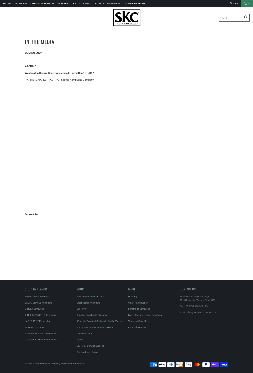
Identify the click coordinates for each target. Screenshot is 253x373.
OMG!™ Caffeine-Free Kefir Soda (41, 339)
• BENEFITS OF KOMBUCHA (42, 3)
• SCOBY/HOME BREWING (135, 3)
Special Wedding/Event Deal (90, 296)
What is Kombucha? (138, 302)
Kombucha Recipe (137, 327)
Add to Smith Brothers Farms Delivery (95, 327)
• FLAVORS (6, 3)
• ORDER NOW (21, 3)
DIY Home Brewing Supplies (90, 346)
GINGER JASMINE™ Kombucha (40, 315)
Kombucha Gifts (84, 333)
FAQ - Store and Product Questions (145, 315)
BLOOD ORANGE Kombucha (38, 302)
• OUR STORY (64, 3)
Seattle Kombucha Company (46, 363)
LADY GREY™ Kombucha (37, 321)
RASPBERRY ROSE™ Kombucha (40, 333)
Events (80, 339)
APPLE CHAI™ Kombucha (37, 296)
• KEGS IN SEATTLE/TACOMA (107, 3)
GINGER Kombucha (34, 309)
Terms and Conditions (138, 321)
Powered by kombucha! (72, 363)
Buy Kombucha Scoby (87, 352)
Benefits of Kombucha (139, 309)
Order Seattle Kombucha (88, 302)
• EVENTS (87, 3)
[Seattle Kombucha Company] (126, 18)
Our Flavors (82, 309)
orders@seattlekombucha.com (201, 312)
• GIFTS (76, 3)
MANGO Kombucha (34, 327)
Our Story (132, 296)
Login (235, 3)
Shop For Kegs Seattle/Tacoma (92, 315)
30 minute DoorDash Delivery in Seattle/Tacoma (100, 321)
